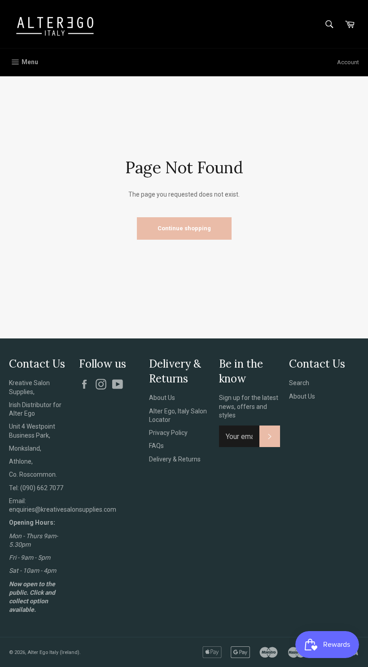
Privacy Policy (168, 432)
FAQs (156, 445)
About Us (162, 397)
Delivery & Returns (175, 459)
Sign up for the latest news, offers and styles (248, 406)
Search (299, 382)
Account (348, 62)
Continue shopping (184, 228)
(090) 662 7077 (41, 487)
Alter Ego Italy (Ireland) (53, 652)
